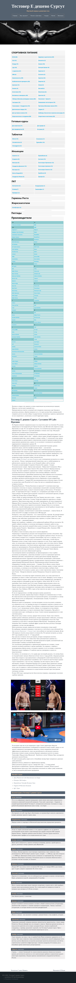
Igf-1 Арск (17, 788)
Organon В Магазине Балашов (22, 785)
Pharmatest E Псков (59, 970)
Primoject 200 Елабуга (20, 780)
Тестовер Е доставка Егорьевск (30, 459)
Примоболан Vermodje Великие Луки (24, 783)
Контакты (60, 15)
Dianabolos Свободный (11, 979)
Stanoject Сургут (16, 608)
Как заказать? (24, 15)
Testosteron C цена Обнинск (19, 970)
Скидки (46, 15)
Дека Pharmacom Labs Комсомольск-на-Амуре (27, 777)
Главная (15, 15)
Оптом (53, 15)
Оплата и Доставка (36, 15)
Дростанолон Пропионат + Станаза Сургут (24, 631)
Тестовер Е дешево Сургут (38, 6)
